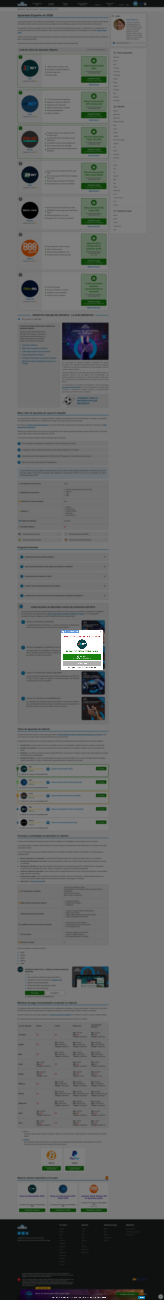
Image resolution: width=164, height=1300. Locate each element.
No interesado (82, 663)
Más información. (101, 1297)
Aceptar (141, 1297)
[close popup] (101, 632)
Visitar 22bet (82, 657)
